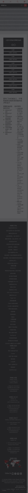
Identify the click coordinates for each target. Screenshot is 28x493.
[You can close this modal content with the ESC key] (14, 246)
